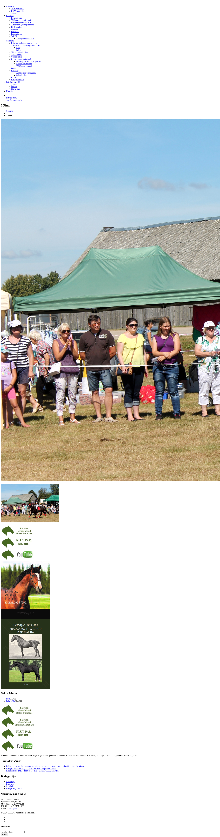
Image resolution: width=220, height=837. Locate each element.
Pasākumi (15, 32)
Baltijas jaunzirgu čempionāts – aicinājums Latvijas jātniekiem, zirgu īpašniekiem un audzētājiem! (45, 766)
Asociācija (10, 6)
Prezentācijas (16, 34)
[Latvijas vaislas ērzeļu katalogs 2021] (25, 618)
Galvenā (9, 111)
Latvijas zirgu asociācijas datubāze (14, 99)
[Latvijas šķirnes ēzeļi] (18, 727)
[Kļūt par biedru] (18, 548)
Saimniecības (21, 75)
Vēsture (14, 84)
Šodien (14, 86)
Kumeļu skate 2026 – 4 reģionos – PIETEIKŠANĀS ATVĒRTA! (32, 771)
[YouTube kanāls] (18, 560)
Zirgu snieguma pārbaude (21, 59)
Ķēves (18, 50)
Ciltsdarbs (10, 41)
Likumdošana (16, 18)
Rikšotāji (14, 70)
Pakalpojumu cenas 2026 (21, 22)
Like (8, 699)
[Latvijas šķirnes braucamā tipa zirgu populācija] (25, 688)
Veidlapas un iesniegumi (21, 20)
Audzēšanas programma (26, 73)
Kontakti (9, 91)
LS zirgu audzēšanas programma (24, 43)
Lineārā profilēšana (24, 64)
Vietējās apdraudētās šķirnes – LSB (25, 45)
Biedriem (9, 16)
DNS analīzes (16, 27)
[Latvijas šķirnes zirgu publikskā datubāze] (18, 536)
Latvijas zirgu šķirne (14, 82)
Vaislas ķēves (16, 54)
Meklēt (4, 835)
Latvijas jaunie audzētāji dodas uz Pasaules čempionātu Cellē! (31, 768)
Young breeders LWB (25, 38)
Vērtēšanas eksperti (24, 66)
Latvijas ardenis (17, 80)
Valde (13, 13)
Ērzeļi (18, 48)
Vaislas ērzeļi (16, 57)
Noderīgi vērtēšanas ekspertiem (28, 61)
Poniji (13, 68)
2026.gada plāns (17, 9)
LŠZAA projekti (17, 11)
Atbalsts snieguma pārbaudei (22, 25)
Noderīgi (14, 29)
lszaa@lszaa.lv (15, 808)
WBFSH (14, 36)
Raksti (13, 77)
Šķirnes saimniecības (19, 52)
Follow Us (10, 701)
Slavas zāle (15, 89)
